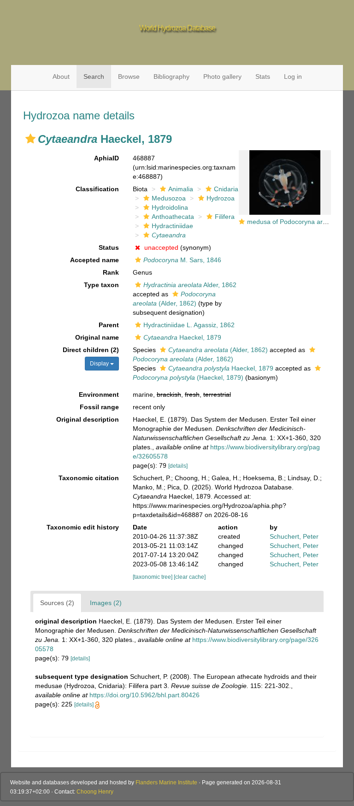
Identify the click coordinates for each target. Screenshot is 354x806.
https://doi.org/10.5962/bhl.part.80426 (144, 695)
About (61, 76)
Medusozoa (169, 198)
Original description (87, 419)
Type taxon (101, 284)
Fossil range (99, 407)
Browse (129, 76)
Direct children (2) (91, 349)
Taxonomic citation (89, 478)
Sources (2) (57, 602)
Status (109, 247)
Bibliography (171, 76)
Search (93, 76)
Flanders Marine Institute (166, 782)
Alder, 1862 (189, 284)
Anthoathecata (173, 216)
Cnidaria (226, 189)
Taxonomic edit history (83, 527)
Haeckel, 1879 (182, 337)
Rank (111, 272)
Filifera (225, 216)
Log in (293, 76)
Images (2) (106, 602)
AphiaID (106, 158)
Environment (99, 394)
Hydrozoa (220, 198)
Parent (109, 325)
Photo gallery (222, 76)
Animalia (180, 189)
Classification (97, 189)
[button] (30, 138)
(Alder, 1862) (218, 349)
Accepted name (94, 260)
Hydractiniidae (172, 225)
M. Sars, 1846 (182, 260)
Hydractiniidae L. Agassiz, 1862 (189, 325)
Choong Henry (95, 791)
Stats (262, 76)
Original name (97, 337)
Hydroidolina (170, 207)
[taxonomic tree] (153, 577)
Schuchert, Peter (294, 536)
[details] (178, 466)
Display (100, 363)
